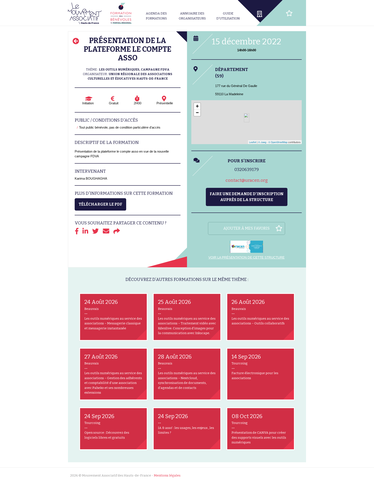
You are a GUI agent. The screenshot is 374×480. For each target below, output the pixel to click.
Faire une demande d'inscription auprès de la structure (247, 197)
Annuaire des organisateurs (192, 15)
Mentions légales (167, 475)
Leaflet (252, 142)
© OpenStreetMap (277, 142)
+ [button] (197, 106)
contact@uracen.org (247, 180)
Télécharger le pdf (100, 204)
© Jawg (262, 142)
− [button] (197, 112)
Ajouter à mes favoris (246, 228)
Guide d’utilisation (228, 15)
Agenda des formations (156, 15)
